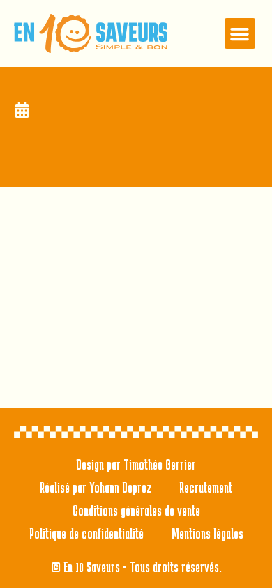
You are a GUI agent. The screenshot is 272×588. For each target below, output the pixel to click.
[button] (240, 33)
